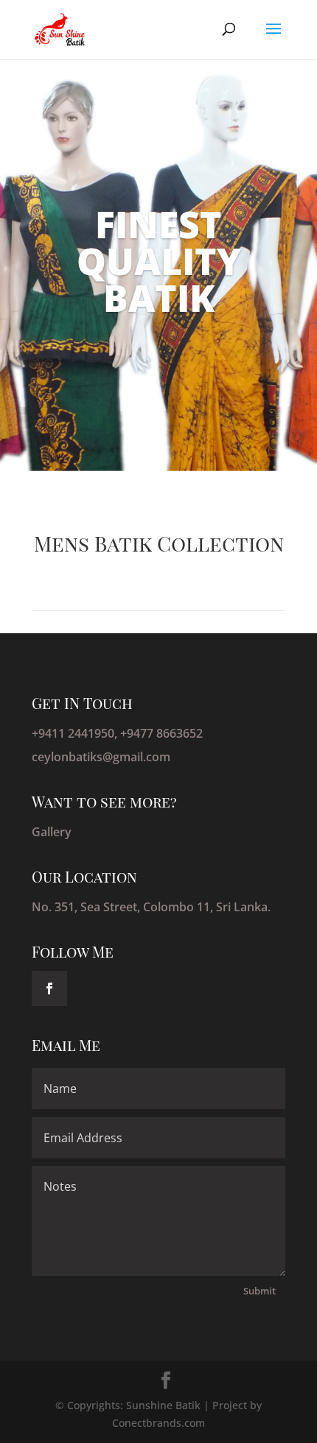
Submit (259, 1290)
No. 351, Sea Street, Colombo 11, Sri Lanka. (151, 907)
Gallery (52, 832)
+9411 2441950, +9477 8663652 (117, 733)
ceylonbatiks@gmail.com (101, 757)
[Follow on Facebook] (49, 988)
